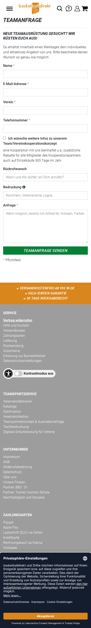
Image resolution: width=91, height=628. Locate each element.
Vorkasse (10, 548)
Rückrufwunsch (15, 169)
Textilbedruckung (16, 427)
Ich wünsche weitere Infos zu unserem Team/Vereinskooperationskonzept (35, 141)
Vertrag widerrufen (17, 320)
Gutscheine (11, 351)
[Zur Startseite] (34, 8)
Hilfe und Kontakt (16, 325)
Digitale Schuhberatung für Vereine (29, 432)
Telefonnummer (15, 120)
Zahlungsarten (14, 336)
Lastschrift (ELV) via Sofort (22, 532)
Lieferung (10, 341)
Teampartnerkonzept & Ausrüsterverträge (33, 422)
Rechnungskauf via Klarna (22, 543)
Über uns (10, 477)
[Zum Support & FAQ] (69, 8)
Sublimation (12, 412)
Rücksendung (13, 346)
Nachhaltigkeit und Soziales (24, 497)
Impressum (11, 457)
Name (7, 66)
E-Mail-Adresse (14, 84)
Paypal (8, 522)
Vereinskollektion (16, 417)
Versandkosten (14, 330)
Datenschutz (12, 472)
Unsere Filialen (14, 482)
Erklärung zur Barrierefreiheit (24, 356)
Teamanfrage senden (45, 250)
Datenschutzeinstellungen (22, 361)
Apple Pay (10, 527)
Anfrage (9, 205)
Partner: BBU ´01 (15, 487)
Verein (8, 102)
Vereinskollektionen (17, 401)
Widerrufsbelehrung (17, 467)
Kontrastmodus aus (38, 373)
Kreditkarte (11, 538)
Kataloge (10, 406)
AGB (6, 462)
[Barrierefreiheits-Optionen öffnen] (8, 373)
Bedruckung (12, 187)
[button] (9, 8)
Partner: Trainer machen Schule (26, 492)
